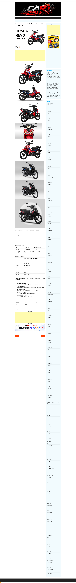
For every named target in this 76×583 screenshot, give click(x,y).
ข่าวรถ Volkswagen (49, 379)
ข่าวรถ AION (48, 120)
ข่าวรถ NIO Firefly (49, 312)
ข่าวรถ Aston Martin (49, 129)
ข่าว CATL (48, 109)
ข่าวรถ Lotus (49, 276)
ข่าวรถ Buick (48, 150)
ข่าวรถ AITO (48, 122)
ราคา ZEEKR (48, 496)
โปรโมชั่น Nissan (49, 517)
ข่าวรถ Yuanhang (49, 395)
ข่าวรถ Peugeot (49, 324)
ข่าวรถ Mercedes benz (50, 294)
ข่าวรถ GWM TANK (49, 212)
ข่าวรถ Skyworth (49, 354)
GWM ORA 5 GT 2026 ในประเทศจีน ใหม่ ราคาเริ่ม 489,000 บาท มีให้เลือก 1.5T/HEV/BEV (53, 88)
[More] (19, 47)
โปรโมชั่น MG (49, 514)
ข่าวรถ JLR (48, 248)
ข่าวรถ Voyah (49, 384)
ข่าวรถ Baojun (49, 138)
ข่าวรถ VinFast (49, 377)
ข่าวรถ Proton (49, 331)
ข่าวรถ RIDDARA (49, 340)
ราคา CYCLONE (49, 542)
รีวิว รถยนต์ (48, 400)
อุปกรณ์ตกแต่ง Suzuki (50, 567)
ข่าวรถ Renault (49, 338)
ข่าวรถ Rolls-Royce (49, 347)
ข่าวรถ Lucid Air (49, 278)
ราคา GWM (48, 431)
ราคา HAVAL (48, 433)
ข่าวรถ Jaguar (49, 241)
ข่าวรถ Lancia (49, 257)
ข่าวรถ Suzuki (49, 367)
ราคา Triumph (49, 551)
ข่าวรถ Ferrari (49, 186)
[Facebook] (16, 47)
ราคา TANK (48, 484)
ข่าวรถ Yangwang (49, 393)
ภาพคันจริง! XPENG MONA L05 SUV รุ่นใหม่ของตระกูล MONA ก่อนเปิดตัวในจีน (53, 93)
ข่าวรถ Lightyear (49, 271)
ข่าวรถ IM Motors (49, 230)
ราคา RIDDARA (49, 477)
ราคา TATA (48, 486)
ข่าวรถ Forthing (49, 193)
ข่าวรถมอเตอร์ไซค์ (49, 538)
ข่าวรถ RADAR (49, 333)
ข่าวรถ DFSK (48, 175)
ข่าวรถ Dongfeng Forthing (50, 180)
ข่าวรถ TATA (48, 370)
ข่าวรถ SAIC (48, 349)
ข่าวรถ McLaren (49, 292)
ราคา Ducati (48, 544)
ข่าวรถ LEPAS (49, 264)
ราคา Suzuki (48, 482)
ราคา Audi (48, 406)
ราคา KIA (48, 447)
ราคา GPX (48, 546)
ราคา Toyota (49, 489)
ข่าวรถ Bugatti (49, 148)
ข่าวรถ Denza (49, 173)
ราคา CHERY (48, 415)
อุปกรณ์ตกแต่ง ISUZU (50, 558)
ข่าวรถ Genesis (49, 203)
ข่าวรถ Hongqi (49, 221)
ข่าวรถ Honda (49, 219)
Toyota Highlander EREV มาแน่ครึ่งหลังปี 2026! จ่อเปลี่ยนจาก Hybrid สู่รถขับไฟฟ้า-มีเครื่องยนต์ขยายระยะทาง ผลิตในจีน (53, 81)
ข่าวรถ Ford (48, 191)
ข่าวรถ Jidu (48, 246)
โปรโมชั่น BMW (49, 501)
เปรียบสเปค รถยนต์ (49, 573)
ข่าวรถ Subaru (49, 365)
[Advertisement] (30, 55)
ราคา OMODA (49, 466)
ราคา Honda (48, 435)
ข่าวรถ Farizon (49, 184)
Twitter (18, 333)
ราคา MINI (48, 457)
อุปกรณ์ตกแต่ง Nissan (50, 565)
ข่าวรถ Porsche (49, 329)
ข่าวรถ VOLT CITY (49, 381)
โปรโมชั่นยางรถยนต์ (49, 524)
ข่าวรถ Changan (49, 157)
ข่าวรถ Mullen (49, 303)
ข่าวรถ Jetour (49, 244)
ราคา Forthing (49, 426)
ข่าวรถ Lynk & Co (49, 283)
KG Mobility (48, 106)
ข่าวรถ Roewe (49, 345)
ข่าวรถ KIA (48, 253)
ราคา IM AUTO (49, 438)
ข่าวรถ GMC (48, 209)
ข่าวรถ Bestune (49, 145)
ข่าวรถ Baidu (48, 136)
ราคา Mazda (48, 452)
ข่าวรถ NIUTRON (49, 315)
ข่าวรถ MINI (48, 299)
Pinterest (22, 333)
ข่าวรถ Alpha (48, 125)
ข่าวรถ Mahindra (49, 285)
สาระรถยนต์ (48, 529)
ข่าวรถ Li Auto (49, 269)
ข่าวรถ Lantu (49, 260)
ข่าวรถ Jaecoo (49, 239)
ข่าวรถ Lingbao (49, 274)
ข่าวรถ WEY (48, 386)
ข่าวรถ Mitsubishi (49, 301)
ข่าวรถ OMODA (49, 317)
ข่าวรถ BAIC (48, 134)
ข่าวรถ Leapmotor (49, 262)
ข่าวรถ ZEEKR (49, 397)
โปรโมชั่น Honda (49, 507)
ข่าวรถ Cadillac (49, 154)
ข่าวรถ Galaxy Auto (49, 200)
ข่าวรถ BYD (48, 152)
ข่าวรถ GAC (48, 198)
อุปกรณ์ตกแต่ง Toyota (50, 569)
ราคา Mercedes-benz (50, 454)
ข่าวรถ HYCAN (49, 225)
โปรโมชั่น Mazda (49, 512)
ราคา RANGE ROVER (50, 475)
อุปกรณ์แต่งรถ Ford (49, 571)
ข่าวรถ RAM (48, 335)
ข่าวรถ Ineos (48, 232)
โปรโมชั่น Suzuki (49, 519)
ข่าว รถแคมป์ (49, 111)
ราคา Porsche (49, 473)
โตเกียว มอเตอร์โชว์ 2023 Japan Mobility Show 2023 (53, 403)
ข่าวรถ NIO (48, 310)
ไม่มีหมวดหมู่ (49, 575)
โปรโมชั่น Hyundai (49, 508)
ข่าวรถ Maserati (49, 287)
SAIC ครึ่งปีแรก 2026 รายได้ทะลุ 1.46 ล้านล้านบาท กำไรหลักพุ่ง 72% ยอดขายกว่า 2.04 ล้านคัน (53, 90)
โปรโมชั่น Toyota (49, 521)
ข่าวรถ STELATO (49, 361)
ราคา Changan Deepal (50, 413)
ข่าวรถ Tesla (48, 372)
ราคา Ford (48, 424)
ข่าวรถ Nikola (49, 308)
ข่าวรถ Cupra (49, 166)
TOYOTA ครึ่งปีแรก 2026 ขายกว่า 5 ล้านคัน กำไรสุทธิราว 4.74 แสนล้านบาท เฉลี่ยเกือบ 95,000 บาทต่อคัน (52, 73)
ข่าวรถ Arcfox (49, 127)
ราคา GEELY (48, 429)
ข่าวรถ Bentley (49, 143)
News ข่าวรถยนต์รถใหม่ (50, 103)
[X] (17, 47)
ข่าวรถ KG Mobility (49, 251)
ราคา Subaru (48, 480)
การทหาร (48, 533)
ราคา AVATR (48, 408)
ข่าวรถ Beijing (49, 141)
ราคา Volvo (48, 491)
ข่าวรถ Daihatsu (49, 170)
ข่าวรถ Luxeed (49, 280)
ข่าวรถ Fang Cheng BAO (50, 182)
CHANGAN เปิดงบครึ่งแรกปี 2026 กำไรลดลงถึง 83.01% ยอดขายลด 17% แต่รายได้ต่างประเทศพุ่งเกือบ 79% (53, 77)
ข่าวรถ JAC (48, 237)
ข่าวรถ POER (48, 326)
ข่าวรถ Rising (49, 342)
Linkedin (20, 333)
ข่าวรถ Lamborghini (49, 255)
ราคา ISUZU (48, 440)
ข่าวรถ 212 (48, 115)
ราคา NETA (48, 461)
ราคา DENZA (48, 419)
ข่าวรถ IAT (48, 228)
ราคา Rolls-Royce (49, 479)
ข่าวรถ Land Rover (49, 258)
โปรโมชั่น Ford (49, 503)
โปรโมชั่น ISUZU (49, 510)
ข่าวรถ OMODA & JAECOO (50, 319)
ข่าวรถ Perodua (49, 322)
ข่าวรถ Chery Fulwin (49, 161)
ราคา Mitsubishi (49, 459)
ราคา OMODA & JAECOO (50, 468)
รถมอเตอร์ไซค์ (49, 537)
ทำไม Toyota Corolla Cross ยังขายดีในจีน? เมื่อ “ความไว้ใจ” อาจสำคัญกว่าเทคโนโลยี (53, 96)
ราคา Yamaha (49, 553)
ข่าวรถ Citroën (49, 164)
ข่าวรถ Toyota (49, 374)
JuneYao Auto (49, 104)
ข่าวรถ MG (48, 296)
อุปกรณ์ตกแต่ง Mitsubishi (50, 564)
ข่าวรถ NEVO (49, 306)
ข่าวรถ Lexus (49, 267)
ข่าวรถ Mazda (49, 290)
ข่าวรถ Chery (49, 159)
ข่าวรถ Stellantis (49, 363)
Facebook (16, 333)
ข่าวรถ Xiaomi (49, 390)
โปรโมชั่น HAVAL (49, 505)
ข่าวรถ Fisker (49, 189)
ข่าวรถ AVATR (49, 132)
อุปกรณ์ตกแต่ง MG (49, 562)
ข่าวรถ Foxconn (49, 196)
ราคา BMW (48, 410)
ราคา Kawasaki (49, 549)
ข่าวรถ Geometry (49, 205)
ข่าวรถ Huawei (49, 223)
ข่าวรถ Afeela (49, 118)
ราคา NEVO (48, 463)
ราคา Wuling (48, 493)
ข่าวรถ (48, 113)
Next (43, 336)
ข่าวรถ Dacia (48, 168)
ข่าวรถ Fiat (48, 187)
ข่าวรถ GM (48, 207)
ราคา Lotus (48, 450)
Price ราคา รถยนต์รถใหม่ (50, 405)
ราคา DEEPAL (49, 417)
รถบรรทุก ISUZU (49, 441)
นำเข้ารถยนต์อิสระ (49, 535)
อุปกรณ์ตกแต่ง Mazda (50, 560)
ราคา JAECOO (49, 443)
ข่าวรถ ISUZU (49, 235)
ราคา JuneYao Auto (49, 445)
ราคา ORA (48, 470)
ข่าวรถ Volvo (48, 383)
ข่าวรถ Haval (48, 214)
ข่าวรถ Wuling (49, 388)
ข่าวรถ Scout (49, 351)
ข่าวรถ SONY (49, 358)
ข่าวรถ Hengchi (49, 216)
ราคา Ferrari (48, 422)
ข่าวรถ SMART (49, 356)
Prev (17, 336)
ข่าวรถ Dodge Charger (50, 177)
